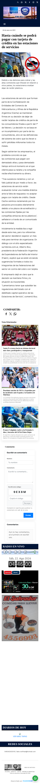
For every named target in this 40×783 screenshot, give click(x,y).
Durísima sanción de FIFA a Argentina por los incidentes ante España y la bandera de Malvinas (19, 393)
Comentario (10, 468)
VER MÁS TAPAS (20, 736)
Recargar (27, 503)
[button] (18, 2)
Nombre (9, 458)
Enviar (28, 515)
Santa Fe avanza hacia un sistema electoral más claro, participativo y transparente (19, 349)
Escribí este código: (14, 487)
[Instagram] (33, 2)
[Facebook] (29, 2)
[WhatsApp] (22, 2)
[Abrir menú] (4, 24)
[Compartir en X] (10, 314)
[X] (25, 2)
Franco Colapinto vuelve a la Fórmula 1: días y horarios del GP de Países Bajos (18, 431)
